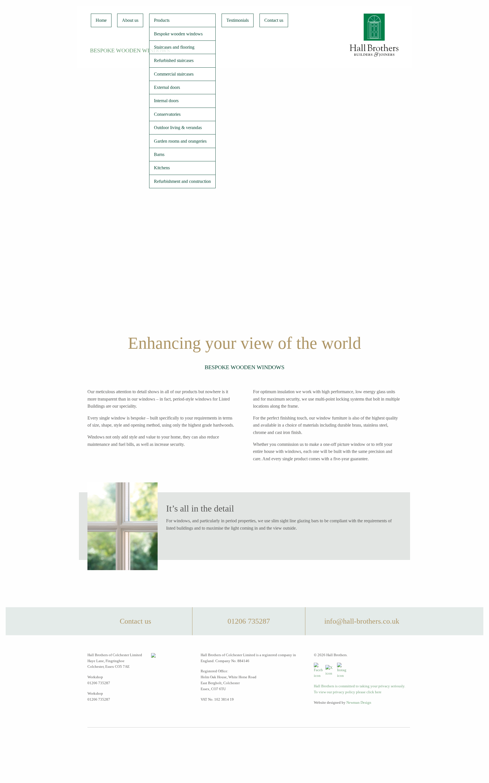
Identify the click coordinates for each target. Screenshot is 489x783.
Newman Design (358, 702)
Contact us (273, 20)
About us (130, 20)
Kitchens (162, 167)
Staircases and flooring (174, 47)
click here (373, 692)
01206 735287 (249, 621)
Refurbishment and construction (182, 181)
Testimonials (237, 20)
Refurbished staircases (174, 60)
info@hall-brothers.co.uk (361, 621)
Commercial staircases (174, 74)
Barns (159, 154)
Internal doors (166, 100)
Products (162, 20)
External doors (167, 87)
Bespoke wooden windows (178, 33)
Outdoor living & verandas (178, 127)
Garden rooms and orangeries (180, 141)
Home (101, 20)
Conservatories (167, 114)
